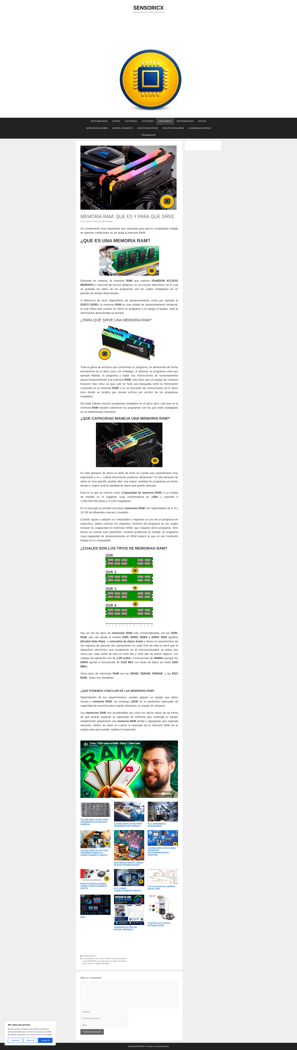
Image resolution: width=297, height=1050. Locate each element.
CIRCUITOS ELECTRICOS (147, 128)
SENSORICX (148, 8)
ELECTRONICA (148, 121)
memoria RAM (104, 958)
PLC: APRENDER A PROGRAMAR (157, 825)
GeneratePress (163, 1046)
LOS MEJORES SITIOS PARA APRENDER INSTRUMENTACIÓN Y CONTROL (162, 851)
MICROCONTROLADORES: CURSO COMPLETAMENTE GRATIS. (93, 886)
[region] (30, 1033)
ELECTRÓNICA (131, 121)
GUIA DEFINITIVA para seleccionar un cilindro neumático (105, 961)
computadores (88, 958)
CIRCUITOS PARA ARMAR (173, 128)
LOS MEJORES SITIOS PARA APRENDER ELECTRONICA (128, 824)
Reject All (30, 1040)
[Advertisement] (148, 31)
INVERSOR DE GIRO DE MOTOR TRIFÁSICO (125, 928)
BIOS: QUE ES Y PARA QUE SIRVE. (96, 963)
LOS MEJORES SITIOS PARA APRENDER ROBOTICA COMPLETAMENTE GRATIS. (94, 852)
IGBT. (83, 917)
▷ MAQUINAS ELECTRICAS (199, 128)
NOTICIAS (202, 121)
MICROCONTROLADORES (97, 128)
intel (96, 958)
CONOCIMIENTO (165, 121)
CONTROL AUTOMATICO (122, 128)
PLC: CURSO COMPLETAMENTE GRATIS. (128, 889)
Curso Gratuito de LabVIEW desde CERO (161, 887)
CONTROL (116, 121)
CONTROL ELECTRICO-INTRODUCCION (159, 924)
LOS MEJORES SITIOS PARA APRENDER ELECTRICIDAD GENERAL (94, 821)
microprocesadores (119, 958)
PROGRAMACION (149, 135)
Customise (15, 1040)
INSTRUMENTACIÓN (99, 121)
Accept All (45, 1040)
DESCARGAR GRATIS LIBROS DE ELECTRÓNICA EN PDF (128, 863)
